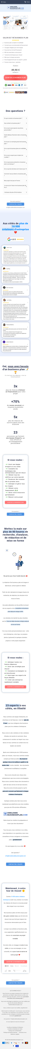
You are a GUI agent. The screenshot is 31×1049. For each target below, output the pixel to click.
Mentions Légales (15, 1034)
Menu (4, 2)
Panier (28, 2)
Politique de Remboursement (10, 1032)
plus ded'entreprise (15, 226)
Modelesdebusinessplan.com (16, 1039)
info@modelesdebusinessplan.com (15, 856)
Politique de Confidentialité (15, 1030)
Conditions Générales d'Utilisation (15, 1027)
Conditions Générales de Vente (15, 1029)
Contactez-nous (22, 1032)
